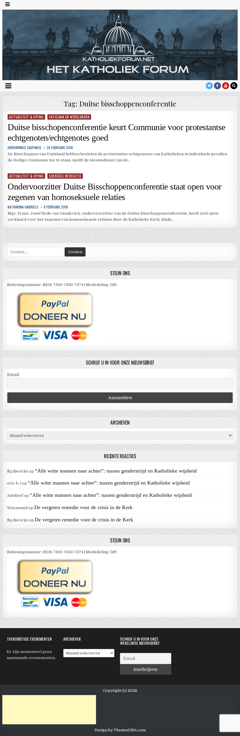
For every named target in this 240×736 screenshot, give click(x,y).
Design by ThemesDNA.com (120, 730)
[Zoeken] (233, 85)
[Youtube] (225, 85)
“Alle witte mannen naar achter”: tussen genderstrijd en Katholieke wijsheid (116, 471)
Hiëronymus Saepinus (24, 147)
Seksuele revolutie (65, 175)
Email (13, 374)
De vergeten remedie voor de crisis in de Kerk (83, 507)
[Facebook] (217, 85)
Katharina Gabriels (23, 207)
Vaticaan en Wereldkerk (69, 116)
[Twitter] (209, 85)
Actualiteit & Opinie (26, 116)
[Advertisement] (49, 709)
